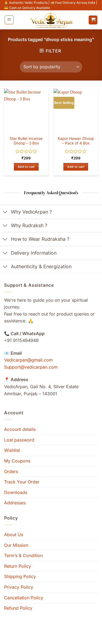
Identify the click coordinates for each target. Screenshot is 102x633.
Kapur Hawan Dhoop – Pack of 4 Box (76, 141)
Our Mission (16, 545)
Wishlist (12, 450)
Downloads (15, 492)
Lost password (19, 440)
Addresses (15, 502)
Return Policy (17, 566)
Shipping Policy (20, 576)
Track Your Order (21, 481)
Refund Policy (18, 608)
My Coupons (17, 461)
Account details (20, 429)
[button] (9, 20)
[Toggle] (5, 212)
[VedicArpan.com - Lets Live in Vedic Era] (51, 19)
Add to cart (26, 167)
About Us (13, 534)
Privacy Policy (18, 587)
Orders (11, 471)
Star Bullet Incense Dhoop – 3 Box (26, 141)
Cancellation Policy (23, 597)
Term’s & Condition (23, 555)
